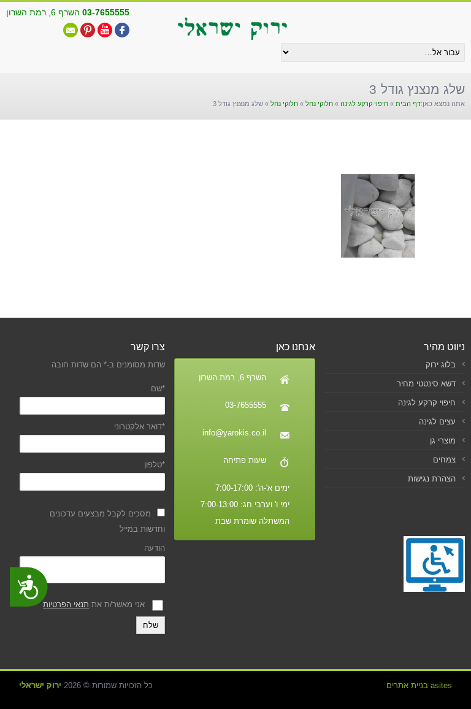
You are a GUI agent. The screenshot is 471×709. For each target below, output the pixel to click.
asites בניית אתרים (419, 685)
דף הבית (408, 103)
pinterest (87, 30)
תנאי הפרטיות (66, 604)
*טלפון (154, 464)
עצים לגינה (437, 421)
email (70, 30)
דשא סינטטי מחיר (426, 383)
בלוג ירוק (441, 364)
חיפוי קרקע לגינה (364, 103)
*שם (158, 388)
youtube (105, 30)
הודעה (154, 548)
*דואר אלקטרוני (139, 426)
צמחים (444, 459)
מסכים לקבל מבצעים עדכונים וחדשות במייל (107, 521)
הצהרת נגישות (432, 478)
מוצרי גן (443, 440)
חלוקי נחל (319, 103)
